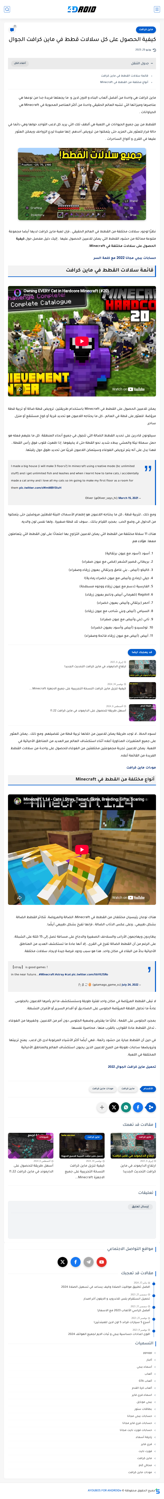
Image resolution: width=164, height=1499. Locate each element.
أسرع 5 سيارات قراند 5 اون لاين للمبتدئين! (122, 1322)
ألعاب (149, 1374)
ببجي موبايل (145, 1402)
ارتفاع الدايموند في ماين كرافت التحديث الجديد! (95, 666)
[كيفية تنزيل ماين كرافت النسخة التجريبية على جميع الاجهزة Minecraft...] (142, 690)
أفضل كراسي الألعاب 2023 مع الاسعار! (123, 1310)
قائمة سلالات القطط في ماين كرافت (124, 76)
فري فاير (147, 1444)
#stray (59, 975)
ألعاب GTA (146, 1381)
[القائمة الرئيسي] (157, 9)
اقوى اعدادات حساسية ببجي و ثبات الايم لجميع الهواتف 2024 (109, 1334)
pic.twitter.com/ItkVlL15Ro (90, 975)
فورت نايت (146, 1451)
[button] (138, 1107)
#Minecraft (46, 975)
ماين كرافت (146, 29)
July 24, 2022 (130, 985)
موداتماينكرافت (141, 768)
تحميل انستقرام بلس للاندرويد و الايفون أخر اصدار (117, 1299)
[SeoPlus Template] (157, 1491)
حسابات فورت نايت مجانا (136, 1430)
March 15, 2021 (128, 498)
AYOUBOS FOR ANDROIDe (104, 1491)
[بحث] (7, 9)
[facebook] (76, 1262)
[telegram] (89, 1262)
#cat (68, 975)
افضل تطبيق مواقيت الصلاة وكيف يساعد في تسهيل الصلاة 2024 (105, 1287)
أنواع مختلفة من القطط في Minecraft (124, 82)
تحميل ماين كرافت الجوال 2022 (132, 1067)
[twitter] (63, 1262)
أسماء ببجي (145, 1367)
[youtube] (102, 1262)
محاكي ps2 (146, 1465)
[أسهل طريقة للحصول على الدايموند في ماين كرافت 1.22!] (142, 712)
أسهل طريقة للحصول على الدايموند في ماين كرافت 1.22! (88, 711)
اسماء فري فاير (142, 1395)
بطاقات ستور (144, 1409)
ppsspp (148, 1353)
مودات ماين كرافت (102, 1089)
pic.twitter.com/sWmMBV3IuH (40, 488)
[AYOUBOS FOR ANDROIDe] (82, 9)
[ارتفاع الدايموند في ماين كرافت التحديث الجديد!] (142, 668)
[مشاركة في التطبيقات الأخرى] (102, 1107)
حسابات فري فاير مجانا (137, 1423)
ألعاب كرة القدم (142, 1388)
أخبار (150, 1360)
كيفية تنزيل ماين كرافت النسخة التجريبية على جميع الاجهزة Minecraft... (77, 689)
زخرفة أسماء (144, 1437)
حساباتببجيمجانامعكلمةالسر (125, 258)
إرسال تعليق (140, 1206)
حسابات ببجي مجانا (140, 1416)
